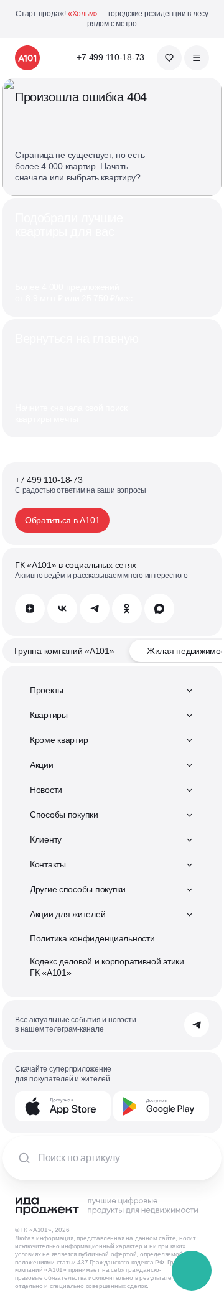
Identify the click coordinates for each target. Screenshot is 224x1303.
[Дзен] (30, 608)
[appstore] (63, 1106)
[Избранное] (169, 57)
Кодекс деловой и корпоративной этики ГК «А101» (107, 967)
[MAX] (159, 608)
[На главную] (27, 57)
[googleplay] (161, 1106)
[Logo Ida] (106, 1206)
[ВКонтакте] (62, 608)
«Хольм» (83, 13)
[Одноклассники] (127, 608)
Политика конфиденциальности (92, 938)
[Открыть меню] (196, 57)
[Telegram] (95, 608)
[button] (192, 1271)
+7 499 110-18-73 (110, 57)
